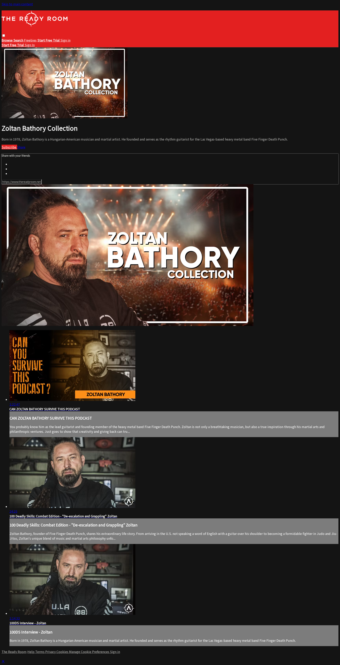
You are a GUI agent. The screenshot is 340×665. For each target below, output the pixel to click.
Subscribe (9, 147)
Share (21, 147)
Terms (40, 651)
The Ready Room (14, 651)
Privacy (50, 651)
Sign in (65, 40)
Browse (7, 40)
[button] (3, 35)
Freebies (30, 40)
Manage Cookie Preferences (89, 651)
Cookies (62, 651)
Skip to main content (17, 4)
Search (18, 40)
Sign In (30, 45)
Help (31, 651)
